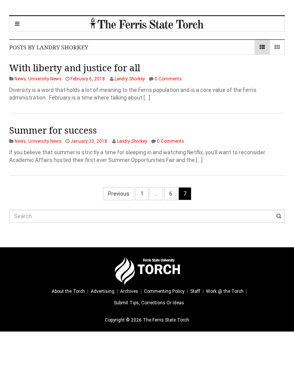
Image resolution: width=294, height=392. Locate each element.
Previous (118, 194)
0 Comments (168, 79)
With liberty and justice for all (74, 67)
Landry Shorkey (129, 79)
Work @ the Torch (224, 291)
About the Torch (68, 291)
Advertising (102, 291)
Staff (195, 291)
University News (45, 79)
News (20, 79)
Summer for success (53, 130)
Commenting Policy (164, 291)
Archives (129, 291)
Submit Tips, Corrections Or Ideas (149, 302)
